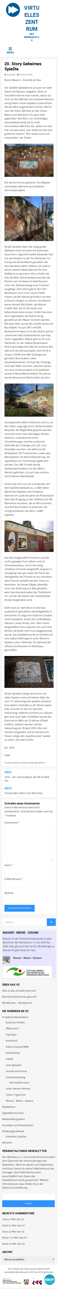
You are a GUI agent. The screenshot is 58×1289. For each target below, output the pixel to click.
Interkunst (11, 1040)
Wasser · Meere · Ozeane (19, 1100)
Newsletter (8, 1164)
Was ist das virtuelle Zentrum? (19, 990)
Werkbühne (8, 1107)
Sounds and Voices (16, 1071)
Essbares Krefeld (15, 1022)
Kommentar (12, 822)
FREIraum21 (12, 1028)
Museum (7, 1142)
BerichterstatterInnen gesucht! (19, 996)
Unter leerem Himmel (18, 1088)
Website (9, 893)
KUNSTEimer (13, 1053)
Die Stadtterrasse (19, 1082)
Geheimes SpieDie (20, 762)
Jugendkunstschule (12, 1113)
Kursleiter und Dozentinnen (17, 1125)
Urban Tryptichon (16, 1094)
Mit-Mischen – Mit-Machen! (17, 1003)
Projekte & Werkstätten (15, 1017)
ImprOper (11, 1034)
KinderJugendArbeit (37, 762)
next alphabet (13, 1065)
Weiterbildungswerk (13, 1119)
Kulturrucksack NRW (17, 1046)
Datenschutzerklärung (14, 1187)
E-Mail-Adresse (13, 879)
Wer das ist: (18, 1219)
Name (8, 865)
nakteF (9, 1059)
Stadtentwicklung (15, 1077)
